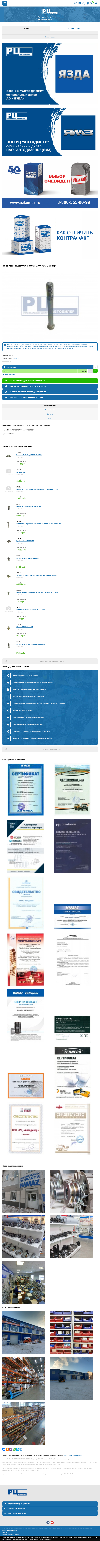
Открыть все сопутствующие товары (52, 661)
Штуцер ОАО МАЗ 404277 (24, 627)
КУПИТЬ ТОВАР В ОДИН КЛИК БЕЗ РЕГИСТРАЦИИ (27, 381)
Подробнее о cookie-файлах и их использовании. (36, 1539)
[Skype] (17, 1449)
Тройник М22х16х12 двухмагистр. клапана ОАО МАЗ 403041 (36, 575)
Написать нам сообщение (16, 1508)
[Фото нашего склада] (23, 1354)
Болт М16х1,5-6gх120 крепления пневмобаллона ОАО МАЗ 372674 (39, 524)
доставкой (16, 1470)
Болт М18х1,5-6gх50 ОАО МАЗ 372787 (28, 506)
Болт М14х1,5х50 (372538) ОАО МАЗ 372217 (30, 610)
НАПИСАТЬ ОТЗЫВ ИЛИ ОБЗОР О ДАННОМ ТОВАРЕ (28, 392)
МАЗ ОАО (17, 358)
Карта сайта (5, 1532)
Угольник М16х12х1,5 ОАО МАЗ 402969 (29, 455)
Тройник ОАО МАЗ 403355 (25, 541)
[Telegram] (21, 1449)
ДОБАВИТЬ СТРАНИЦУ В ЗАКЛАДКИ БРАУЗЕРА (26, 397)
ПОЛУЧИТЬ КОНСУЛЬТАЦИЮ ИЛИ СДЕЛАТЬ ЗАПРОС (28, 386)
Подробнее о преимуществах (52, 749)
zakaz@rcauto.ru (46, 19)
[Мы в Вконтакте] (48, 1522)
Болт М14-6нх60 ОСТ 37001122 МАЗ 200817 (30, 644)
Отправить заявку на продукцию (19, 1504)
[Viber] (10, 1449)
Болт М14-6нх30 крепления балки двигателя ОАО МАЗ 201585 (37, 592)
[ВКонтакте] (3, 1449)
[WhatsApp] (14, 1449)
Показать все (50, 37)
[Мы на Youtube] (52, 1522)
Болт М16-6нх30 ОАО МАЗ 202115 (27, 558)
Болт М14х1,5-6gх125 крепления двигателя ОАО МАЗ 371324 (37, 489)
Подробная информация (73, 1455)
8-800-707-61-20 (46, 17)
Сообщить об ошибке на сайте (10, 1530)
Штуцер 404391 (21, 472)
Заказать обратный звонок (17, 1513)
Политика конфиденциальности (10, 1534)
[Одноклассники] (7, 1449)
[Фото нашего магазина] (23, 1212)
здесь (59, 1464)
